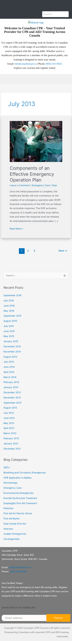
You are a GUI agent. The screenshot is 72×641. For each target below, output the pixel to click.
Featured (8, 508)
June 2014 (9, 367)
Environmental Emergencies (18, 493)
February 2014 (11, 382)
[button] (36, 5)
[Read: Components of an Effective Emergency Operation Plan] (36, 141)
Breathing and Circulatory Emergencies (25, 472)
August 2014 (10, 356)
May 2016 (9, 310)
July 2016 (9, 300)
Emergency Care (41, 185)
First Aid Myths (12, 518)
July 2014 (9, 361)
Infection (8, 529)
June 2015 (9, 331)
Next (63, 250)
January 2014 (11, 387)
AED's (7, 467)
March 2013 (10, 433)
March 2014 (10, 377)
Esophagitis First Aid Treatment (20, 503)
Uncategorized (11, 539)
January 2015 (11, 341)
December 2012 (12, 448)
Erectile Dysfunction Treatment (20, 498)
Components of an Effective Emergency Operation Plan (32, 174)
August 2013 (10, 407)
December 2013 (12, 392)
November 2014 (12, 351)
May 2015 (9, 336)
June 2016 (9, 305)
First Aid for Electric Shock (18, 513)
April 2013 (9, 428)
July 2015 (9, 326)
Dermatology (10, 482)
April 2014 (9, 372)
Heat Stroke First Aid (15, 523)
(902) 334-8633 (54, 63)
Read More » (16, 228)
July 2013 (9, 413)
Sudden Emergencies (15, 533)
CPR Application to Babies (17, 477)
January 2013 (11, 443)
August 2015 (10, 321)
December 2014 (12, 346)
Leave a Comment (20, 185)
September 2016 (12, 295)
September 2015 (12, 315)
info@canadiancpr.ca (25, 63)
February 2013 (11, 438)
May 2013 (9, 423)
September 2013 (12, 402)
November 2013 (12, 397)
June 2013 (9, 418)
